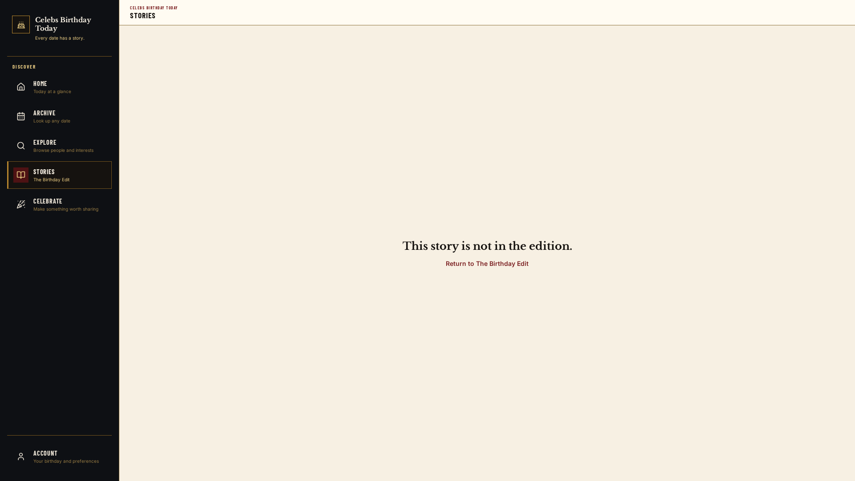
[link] (59, 30)
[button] (487, 263)
